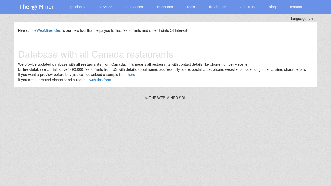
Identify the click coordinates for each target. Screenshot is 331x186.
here (131, 74)
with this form (100, 79)
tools (191, 6)
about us (247, 6)
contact (296, 6)
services (105, 6)
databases (217, 6)
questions (165, 6)
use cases (134, 6)
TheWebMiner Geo (45, 30)
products (77, 6)
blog (272, 6)
